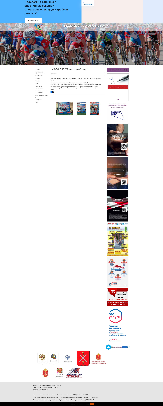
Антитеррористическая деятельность (41, 96)
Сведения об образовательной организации (40, 73)
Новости (37, 81)
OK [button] (92, 404)
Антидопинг (38, 99)
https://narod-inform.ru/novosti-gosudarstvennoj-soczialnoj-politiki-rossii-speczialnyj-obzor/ (117, 105)
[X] (53, 92)
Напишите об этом (33, 20)
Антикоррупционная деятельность (41, 91)
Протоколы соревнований (39, 87)
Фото (36, 83)
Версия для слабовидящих (116, 70)
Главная (37, 69)
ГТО (36, 102)
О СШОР (37, 78)
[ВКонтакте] (51, 92)
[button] (108, 86)
